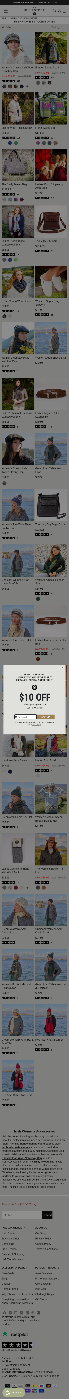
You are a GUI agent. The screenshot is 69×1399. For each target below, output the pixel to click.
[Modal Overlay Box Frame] (35, 699)
